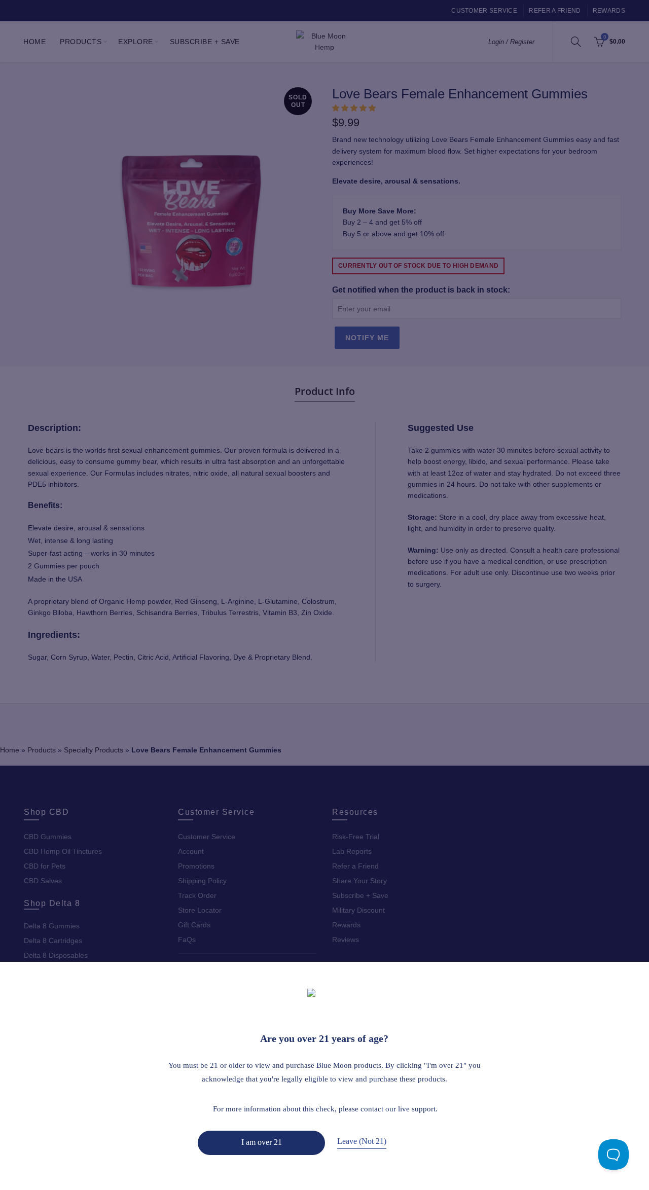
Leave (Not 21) (361, 1141)
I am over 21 (261, 1142)
